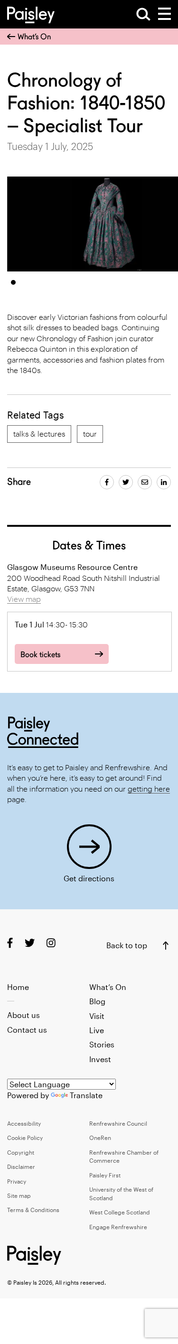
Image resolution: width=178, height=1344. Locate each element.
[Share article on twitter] (126, 482)
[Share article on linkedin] (164, 482)
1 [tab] (13, 282)
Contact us (27, 1029)
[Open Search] (143, 14)
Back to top (126, 945)
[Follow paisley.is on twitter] (30, 942)
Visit (96, 1015)
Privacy (16, 1181)
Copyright (20, 1152)
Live (96, 1030)
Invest (100, 1059)
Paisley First (105, 1175)
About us (23, 1014)
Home (18, 986)
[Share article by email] (145, 482)
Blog (97, 1001)
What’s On (34, 36)
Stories (101, 1044)
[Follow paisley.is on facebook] (10, 942)
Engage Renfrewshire (118, 1226)
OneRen (100, 1137)
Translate (86, 1095)
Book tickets (40, 654)
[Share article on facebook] (107, 482)
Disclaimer (21, 1166)
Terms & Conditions (33, 1209)
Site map (19, 1195)
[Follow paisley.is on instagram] (51, 942)
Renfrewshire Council (118, 1123)
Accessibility (24, 1123)
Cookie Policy (25, 1137)
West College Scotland (119, 1212)
